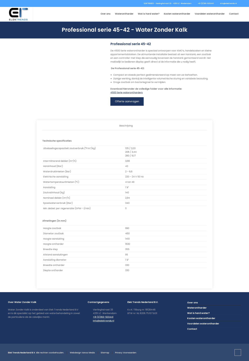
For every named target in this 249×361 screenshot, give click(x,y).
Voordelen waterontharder (203, 323)
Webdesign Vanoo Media (82, 352)
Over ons (192, 302)
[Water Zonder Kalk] (18, 14)
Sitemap (105, 352)
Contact (192, 329)
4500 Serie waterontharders (126, 92)
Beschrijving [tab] (126, 125)
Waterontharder (197, 307)
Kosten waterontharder (201, 318)
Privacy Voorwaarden (125, 352)
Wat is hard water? (198, 313)
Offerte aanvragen (127, 101)
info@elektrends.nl (228, 3)
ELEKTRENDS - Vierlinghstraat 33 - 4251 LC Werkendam (168, 3)
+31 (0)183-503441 (206, 3)
